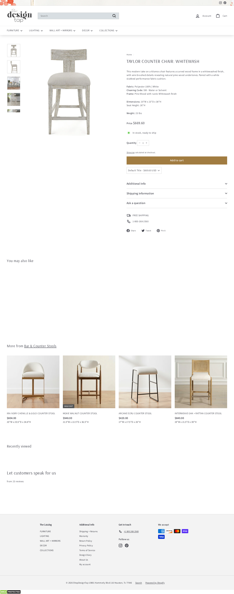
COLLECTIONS (107, 30)
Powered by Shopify (155, 582)
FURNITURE (13, 30)
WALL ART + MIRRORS (61, 30)
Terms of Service (87, 550)
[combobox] (78, 16)
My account (85, 564)
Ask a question (136, 203)
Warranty (83, 536)
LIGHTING (34, 30)
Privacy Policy (86, 545)
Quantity (132, 142)
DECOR (86, 30)
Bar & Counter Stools (40, 346)
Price (130, 123)
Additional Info (136, 183)
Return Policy (85, 540)
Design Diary (85, 554)
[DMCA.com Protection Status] (117, 592)
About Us (83, 559)
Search (138, 582)
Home (129, 54)
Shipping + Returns (88, 531)
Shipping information (140, 193)
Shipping (131, 152)
